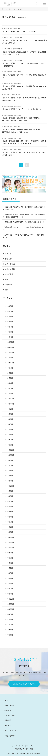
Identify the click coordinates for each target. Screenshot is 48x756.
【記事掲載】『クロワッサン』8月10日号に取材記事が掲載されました (24, 208)
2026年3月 (8, 321)
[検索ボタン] (37, 3)
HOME (6, 700)
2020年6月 (8, 506)
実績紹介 (7, 720)
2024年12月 (9, 342)
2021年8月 (8, 460)
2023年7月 (8, 367)
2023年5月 (8, 378)
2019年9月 (8, 552)
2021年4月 (8, 475)
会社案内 (7, 710)
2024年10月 (9, 352)
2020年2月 (8, 527)
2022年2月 (8, 439)
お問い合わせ (9, 735)
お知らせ (8, 258)
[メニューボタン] (44, 3)
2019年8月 (8, 557)
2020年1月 (8, 532)
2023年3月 (8, 388)
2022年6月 (8, 419)
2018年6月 (8, 629)
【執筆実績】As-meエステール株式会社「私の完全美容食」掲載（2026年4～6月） (24, 215)
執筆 (6, 279)
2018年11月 (9, 604)
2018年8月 (8, 619)
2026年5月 (8, 311)
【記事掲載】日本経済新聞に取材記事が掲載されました (24, 222)
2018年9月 (8, 614)
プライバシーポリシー (29, 746)
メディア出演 (10, 264)
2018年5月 (8, 634)
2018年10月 (9, 609)
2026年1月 (8, 331)
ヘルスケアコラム (11, 730)
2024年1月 (8, 357)
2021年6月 (8, 470)
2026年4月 (8, 316)
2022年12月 (9, 398)
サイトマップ (16, 746)
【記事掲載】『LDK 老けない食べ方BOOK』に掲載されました (23, 235)
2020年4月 (8, 516)
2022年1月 (8, 444)
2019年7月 (8, 563)
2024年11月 (9, 347)
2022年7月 (8, 414)
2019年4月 (8, 578)
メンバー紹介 (10, 715)
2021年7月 (8, 465)
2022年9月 (8, 409)
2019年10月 (9, 547)
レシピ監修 (9, 274)
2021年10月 (9, 455)
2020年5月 (8, 511)
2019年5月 (8, 573)
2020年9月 (8, 491)
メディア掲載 (10, 269)
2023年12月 (9, 362)
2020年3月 (8, 521)
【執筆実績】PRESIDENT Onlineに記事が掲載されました (24, 228)
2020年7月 (8, 501)
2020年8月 (8, 496)
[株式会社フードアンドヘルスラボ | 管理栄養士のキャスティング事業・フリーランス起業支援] (9, 3)
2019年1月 (8, 593)
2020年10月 (9, 486)
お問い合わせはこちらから (24, 684)
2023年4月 (8, 383)
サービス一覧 (9, 705)
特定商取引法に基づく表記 (24, 749)
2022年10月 (9, 403)
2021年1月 (8, 480)
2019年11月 (9, 542)
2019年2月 (8, 588)
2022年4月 (8, 429)
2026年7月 (8, 306)
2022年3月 (8, 434)
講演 (6, 289)
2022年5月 (8, 424)
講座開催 (8, 284)
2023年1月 (8, 393)
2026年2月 (8, 326)
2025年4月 (8, 337)
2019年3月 (8, 583)
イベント (8, 253)
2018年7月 (8, 624)
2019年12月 (9, 537)
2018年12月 (9, 599)
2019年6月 (8, 568)
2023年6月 (8, 373)
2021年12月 (9, 450)
